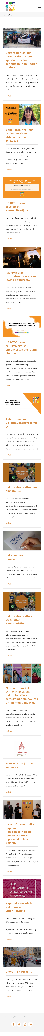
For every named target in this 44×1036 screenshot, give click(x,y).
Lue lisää (8, 96)
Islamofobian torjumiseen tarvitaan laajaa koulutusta (21, 276)
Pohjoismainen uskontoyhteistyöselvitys (21, 422)
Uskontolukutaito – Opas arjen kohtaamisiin (19, 619)
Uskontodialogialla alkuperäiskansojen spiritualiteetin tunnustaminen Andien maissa (21, 60)
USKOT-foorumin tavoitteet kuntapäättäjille (17, 206)
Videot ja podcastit (19, 971)
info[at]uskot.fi (36, 1017)
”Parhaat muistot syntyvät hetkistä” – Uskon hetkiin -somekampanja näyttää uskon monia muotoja (22, 695)
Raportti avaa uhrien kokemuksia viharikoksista (20, 907)
